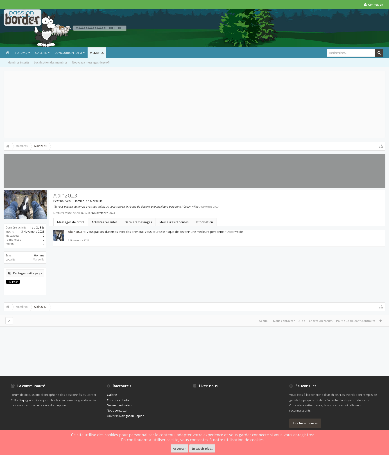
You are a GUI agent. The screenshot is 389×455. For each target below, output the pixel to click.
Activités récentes (104, 222)
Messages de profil (70, 222)
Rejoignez (26, 400)
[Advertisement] (194, 104)
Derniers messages (138, 222)
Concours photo (68, 53)
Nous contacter (284, 321)
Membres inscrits (18, 62)
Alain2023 (75, 232)
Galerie (41, 53)
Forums (21, 53)
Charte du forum (320, 321)
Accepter (179, 448)
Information (204, 222)
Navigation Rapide (131, 416)
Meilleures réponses (173, 222)
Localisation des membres (51, 62)
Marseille (38, 259)
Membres (97, 53)
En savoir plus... (202, 448)
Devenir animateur (120, 405)
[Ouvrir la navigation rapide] (381, 146)
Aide (302, 321)
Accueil (264, 321)
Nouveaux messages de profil (91, 62)
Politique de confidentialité (355, 321)
